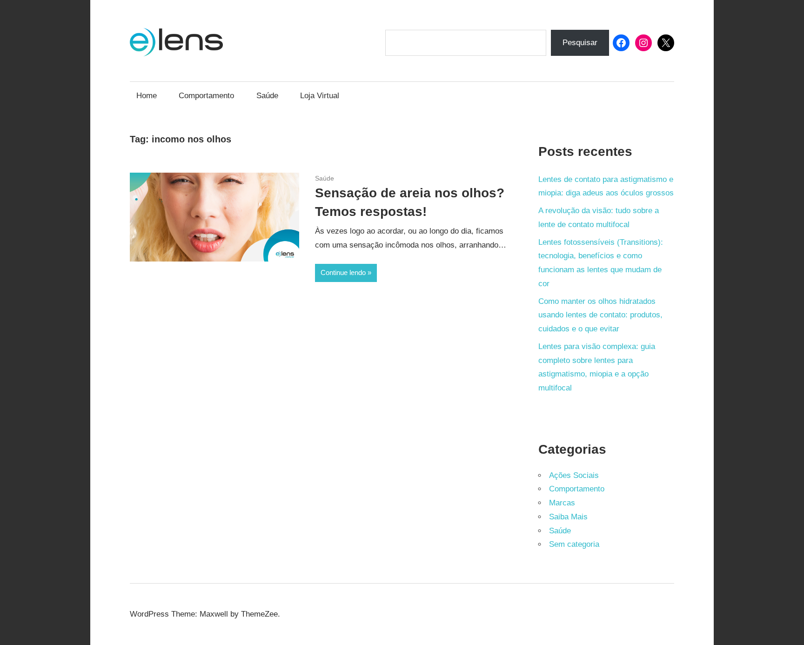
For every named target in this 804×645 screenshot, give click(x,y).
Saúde (267, 95)
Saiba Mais (568, 516)
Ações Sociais (574, 475)
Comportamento (206, 95)
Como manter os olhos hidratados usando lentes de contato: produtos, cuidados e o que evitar (600, 315)
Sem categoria (574, 544)
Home (146, 95)
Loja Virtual (319, 95)
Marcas (562, 502)
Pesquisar (580, 42)
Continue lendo (343, 272)
